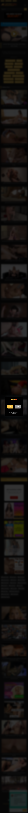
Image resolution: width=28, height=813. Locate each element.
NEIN (17, 406)
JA (10, 406)
